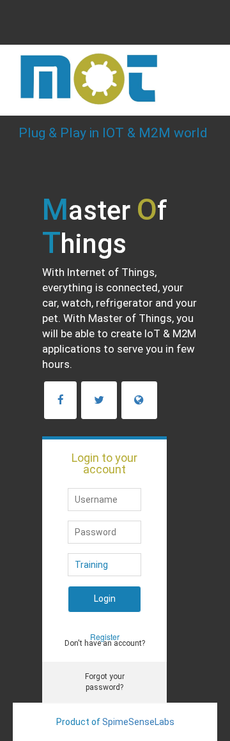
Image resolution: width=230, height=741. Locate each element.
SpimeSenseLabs (138, 722)
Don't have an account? (105, 643)
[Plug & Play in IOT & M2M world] (119, 61)
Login (105, 598)
